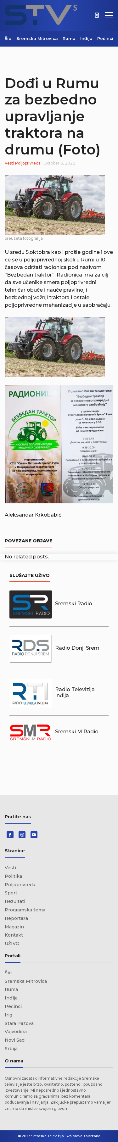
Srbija (11, 1048)
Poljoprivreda (28, 163)
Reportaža (16, 918)
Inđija (86, 38)
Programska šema (25, 910)
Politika (13, 876)
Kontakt (14, 935)
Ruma (69, 38)
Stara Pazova (19, 1023)
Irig (8, 1015)
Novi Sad (15, 1040)
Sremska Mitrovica (37, 38)
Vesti (9, 163)
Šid (8, 38)
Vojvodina (16, 1031)
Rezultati (15, 901)
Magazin (14, 927)
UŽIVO (12, 943)
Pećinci (105, 38)
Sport (11, 893)
